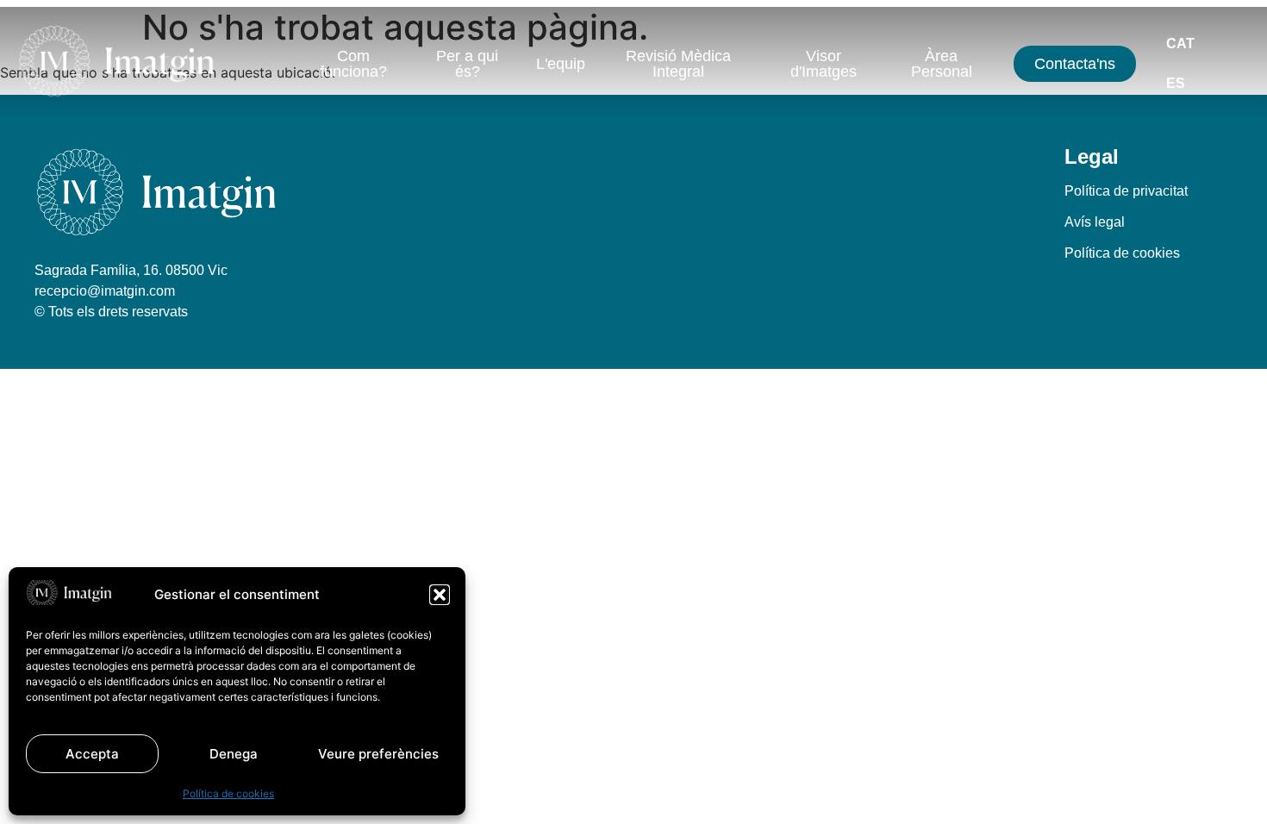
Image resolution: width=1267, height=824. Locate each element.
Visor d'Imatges (823, 63)
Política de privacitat (1126, 191)
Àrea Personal (941, 63)
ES (1175, 83)
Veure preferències (378, 754)
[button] (439, 594)
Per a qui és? (467, 63)
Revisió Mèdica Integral (678, 63)
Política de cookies (228, 793)
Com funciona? (353, 63)
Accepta (92, 754)
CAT (1180, 43)
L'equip (560, 63)
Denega (233, 754)
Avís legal (1094, 222)
